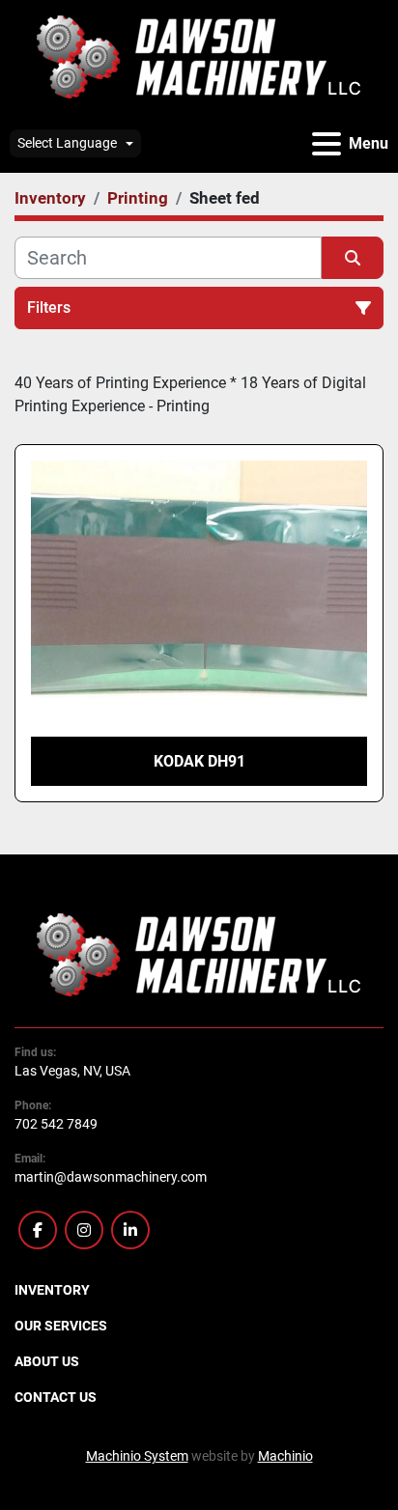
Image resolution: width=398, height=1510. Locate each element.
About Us (46, 1361)
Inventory (52, 1290)
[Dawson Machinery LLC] (199, 954)
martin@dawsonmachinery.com (110, 1177)
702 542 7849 (56, 1124)
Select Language (67, 143)
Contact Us (55, 1397)
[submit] (353, 258)
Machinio (285, 1456)
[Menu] (326, 143)
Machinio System (137, 1456)
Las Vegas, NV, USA (72, 1070)
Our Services (60, 1325)
